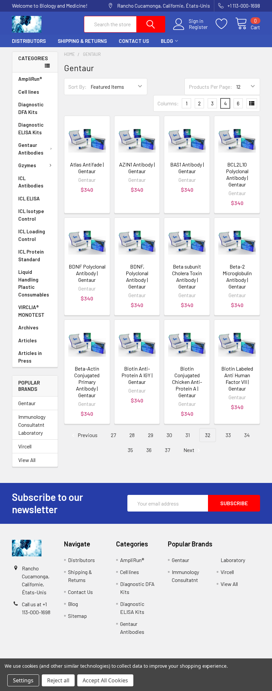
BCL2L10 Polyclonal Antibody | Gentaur (237, 174)
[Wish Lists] (225, 24)
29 (150, 435)
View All (26, 460)
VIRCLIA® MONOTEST (31, 311)
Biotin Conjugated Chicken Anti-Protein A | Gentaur (187, 381)
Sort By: (77, 86)
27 (113, 435)
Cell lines (28, 92)
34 (247, 435)
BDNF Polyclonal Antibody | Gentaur (87, 273)
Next (189, 450)
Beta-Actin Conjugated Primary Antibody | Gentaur (87, 381)
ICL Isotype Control (31, 215)
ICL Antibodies (30, 182)
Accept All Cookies (105, 680)
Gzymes (27, 165)
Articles (27, 340)
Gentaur (26, 403)
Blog (167, 41)
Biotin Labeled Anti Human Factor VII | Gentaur (237, 378)
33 (228, 435)
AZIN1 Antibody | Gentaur (137, 167)
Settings (23, 680)
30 (169, 435)
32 (207, 435)
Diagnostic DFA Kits (30, 108)
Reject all (58, 680)
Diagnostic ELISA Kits (30, 128)
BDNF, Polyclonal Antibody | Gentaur (137, 276)
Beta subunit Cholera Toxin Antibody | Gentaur (187, 276)
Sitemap (77, 616)
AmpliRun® (30, 79)
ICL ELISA (29, 198)
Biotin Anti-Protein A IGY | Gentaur (137, 375)
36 (149, 450)
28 (132, 435)
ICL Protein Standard (31, 255)
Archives (28, 327)
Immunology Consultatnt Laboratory (31, 424)
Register (198, 27)
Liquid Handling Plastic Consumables (33, 283)
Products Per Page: (210, 86)
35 (130, 450)
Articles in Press (30, 357)
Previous (87, 435)
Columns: (168, 103)
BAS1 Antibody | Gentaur (187, 167)
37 (167, 450)
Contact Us (134, 41)
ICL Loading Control (31, 235)
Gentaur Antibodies (30, 149)
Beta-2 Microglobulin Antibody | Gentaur (237, 276)
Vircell (25, 446)
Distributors (29, 41)
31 (187, 435)
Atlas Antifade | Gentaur (87, 167)
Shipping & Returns (82, 41)
